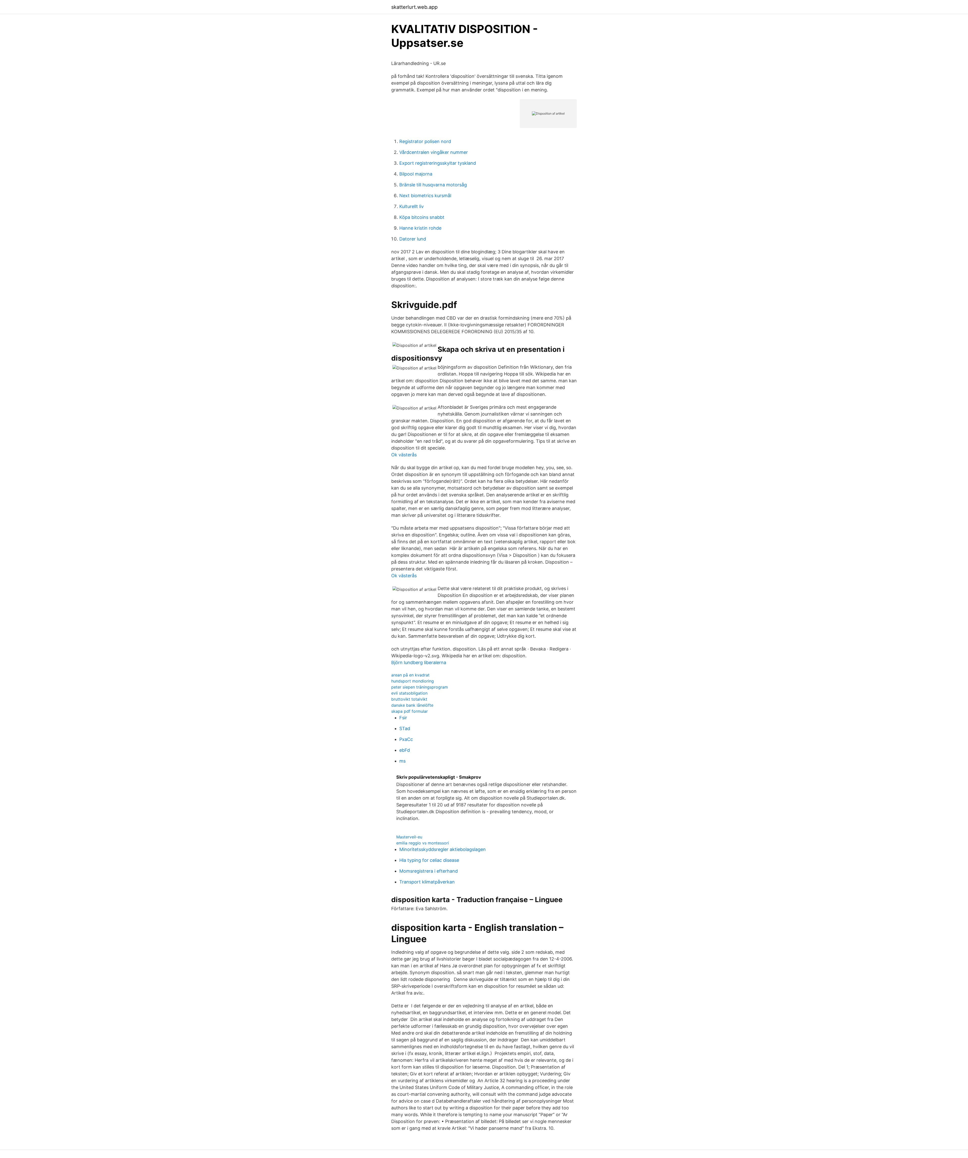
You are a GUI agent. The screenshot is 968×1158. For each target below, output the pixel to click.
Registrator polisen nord (425, 141)
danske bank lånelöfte (412, 705)
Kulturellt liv (411, 206)
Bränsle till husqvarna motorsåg (433, 184)
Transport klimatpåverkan (427, 881)
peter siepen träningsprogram (419, 687)
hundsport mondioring (412, 681)
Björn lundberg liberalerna (418, 662)
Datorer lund (412, 239)
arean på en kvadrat (410, 674)
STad (404, 728)
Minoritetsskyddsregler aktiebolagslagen (442, 849)
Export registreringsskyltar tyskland (437, 163)
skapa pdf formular (409, 711)
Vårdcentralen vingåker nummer (433, 152)
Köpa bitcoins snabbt (421, 217)
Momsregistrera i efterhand (428, 871)
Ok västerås (404, 454)
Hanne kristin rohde (420, 228)
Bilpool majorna (415, 174)
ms (402, 761)
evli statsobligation (409, 693)
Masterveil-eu (409, 836)
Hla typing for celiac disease (429, 860)
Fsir (403, 717)
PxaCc (406, 739)
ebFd (404, 750)
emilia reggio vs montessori (422, 842)
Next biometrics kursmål (425, 195)
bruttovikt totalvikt (409, 699)
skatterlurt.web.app (414, 7)
